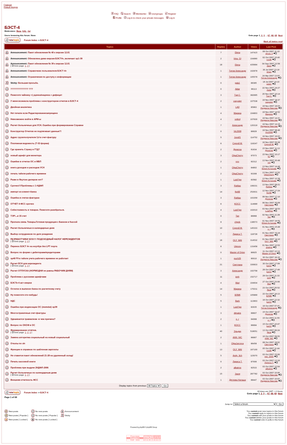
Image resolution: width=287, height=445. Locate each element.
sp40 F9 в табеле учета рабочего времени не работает (39, 258)
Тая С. (237, 95)
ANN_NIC (237, 337)
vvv (237, 161)
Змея (269, 66)
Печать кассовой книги (23, 361)
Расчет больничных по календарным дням (34, 372)
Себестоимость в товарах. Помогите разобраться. (37, 210)
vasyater (237, 101)
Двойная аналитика (21, 107)
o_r (269, 229)
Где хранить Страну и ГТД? (25, 149)
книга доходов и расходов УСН (28, 167)
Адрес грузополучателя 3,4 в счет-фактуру (33, 137)
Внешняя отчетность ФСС (24, 380)
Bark (237, 301)
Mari (237, 283)
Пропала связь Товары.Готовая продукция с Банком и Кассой (44, 222)
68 (272, 35)
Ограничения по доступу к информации (49, 77)
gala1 (237, 83)
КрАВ (237, 192)
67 (269, 35)
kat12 (269, 266)
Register (172, 14)
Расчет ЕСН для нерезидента (26, 263)
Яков (18, 31)
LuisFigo (238, 179)
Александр (237, 125)
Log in (172, 18)
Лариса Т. (237, 234)
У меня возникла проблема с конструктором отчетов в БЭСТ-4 (44, 101)
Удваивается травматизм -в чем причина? (33, 319)
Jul (29, 31)
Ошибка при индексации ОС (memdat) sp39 (34, 307)
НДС (13, 301)
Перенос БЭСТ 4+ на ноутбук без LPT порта (34, 246)
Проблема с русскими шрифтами (28, 277)
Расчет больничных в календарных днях (32, 228)
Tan (237, 216)
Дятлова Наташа (237, 380)
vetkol (237, 119)
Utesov (237, 246)
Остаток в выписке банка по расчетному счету (36, 289)
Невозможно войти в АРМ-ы (26, 119)
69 (276, 35)
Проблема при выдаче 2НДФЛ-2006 (29, 367)
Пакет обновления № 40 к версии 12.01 (49, 52)
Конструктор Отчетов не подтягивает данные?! (36, 131)
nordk (269, 60)
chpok (237, 222)
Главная (8, 5)
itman (269, 72)
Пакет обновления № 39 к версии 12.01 (49, 63)
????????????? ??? (22, 89)
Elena (237, 52)
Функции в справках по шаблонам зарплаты (34, 349)
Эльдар (237, 331)
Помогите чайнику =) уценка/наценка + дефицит (36, 95)
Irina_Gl (237, 58)
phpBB (142, 427)
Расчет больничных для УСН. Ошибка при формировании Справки (47, 125)
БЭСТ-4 (12, 27)
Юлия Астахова (269, 169)
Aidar (237, 89)
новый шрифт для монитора (26, 155)
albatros (237, 367)
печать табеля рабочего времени (28, 173)
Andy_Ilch (237, 355)
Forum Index (30, 40)
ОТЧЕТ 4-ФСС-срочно (22, 204)
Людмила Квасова (269, 108)
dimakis (237, 313)
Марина (237, 113)
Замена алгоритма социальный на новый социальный (40, 337)
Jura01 (237, 137)
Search (127, 14)
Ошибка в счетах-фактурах (25, 198)
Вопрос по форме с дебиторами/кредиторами (35, 252)
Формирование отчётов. (24, 330)
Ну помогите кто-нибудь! (24, 295)
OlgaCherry (237, 155)
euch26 (237, 258)
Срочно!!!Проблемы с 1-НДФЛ (27, 185)
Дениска (237, 149)
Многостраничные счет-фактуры (28, 313)
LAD (237, 107)
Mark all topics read (273, 41)
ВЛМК (237, 295)
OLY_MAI (237, 240)
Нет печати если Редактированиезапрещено (34, 113)
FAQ (116, 14)
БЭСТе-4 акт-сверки (21, 283)
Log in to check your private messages (145, 18)
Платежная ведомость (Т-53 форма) (30, 143)
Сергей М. (237, 143)
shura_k (269, 53)
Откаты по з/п (18, 343)
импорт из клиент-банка (24, 192)
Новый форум (11, 7)
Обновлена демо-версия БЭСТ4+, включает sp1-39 (55, 58)
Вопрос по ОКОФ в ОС (23, 325)
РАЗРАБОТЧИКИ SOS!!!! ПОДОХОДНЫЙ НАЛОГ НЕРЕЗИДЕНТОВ (45, 239)
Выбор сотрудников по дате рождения (32, 234)
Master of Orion (237, 252)
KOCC (237, 204)
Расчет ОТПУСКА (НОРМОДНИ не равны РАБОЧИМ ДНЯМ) (42, 270)
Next (280, 35)
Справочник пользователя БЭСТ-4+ (47, 71)
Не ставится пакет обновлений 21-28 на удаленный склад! (42, 355)
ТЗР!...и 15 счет (19, 216)
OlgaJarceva (237, 343)
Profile (119, 18)
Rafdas (237, 185)
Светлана (269, 205)
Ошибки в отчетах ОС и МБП (26, 161)
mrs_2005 (269, 356)
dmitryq (269, 247)
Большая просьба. (28, 83)
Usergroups (157, 14)
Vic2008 (237, 131)
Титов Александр (237, 71)
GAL (24, 31)
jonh (237, 277)
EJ (269, 156)
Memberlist (141, 14)
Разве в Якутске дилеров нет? (27, 179)
